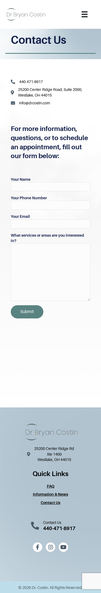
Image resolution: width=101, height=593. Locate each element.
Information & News (50, 494)
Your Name (20, 179)
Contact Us (50, 502)
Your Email (20, 216)
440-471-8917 (31, 82)
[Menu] (85, 14)
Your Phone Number (29, 198)
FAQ (50, 486)
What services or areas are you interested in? (47, 238)
